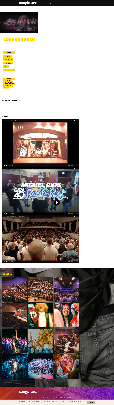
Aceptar (91, 402)
